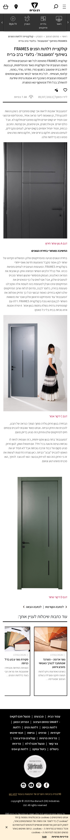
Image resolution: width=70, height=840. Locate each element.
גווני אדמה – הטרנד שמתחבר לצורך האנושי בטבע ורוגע (52, 663)
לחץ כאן (13, 794)
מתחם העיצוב (52, 36)
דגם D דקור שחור (58, 597)
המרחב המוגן (21, 722)
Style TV (13, 24)
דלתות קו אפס (20, 749)
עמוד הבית (54, 716)
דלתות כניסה (49, 727)
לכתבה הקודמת (54, 607)
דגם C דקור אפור (58, 416)
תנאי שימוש (16, 733)
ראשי (59, 24)
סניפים (42, 733)
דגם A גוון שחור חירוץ (56, 243)
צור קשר (53, 744)
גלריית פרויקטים (43, 25)
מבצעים (39, 716)
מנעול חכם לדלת (35, 744)
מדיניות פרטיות (48, 738)
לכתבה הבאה (33, 607)
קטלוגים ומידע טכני (24, 738)
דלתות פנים (31, 727)
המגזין (27, 24)
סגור (44, 836)
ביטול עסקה (39, 749)
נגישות (31, 733)
